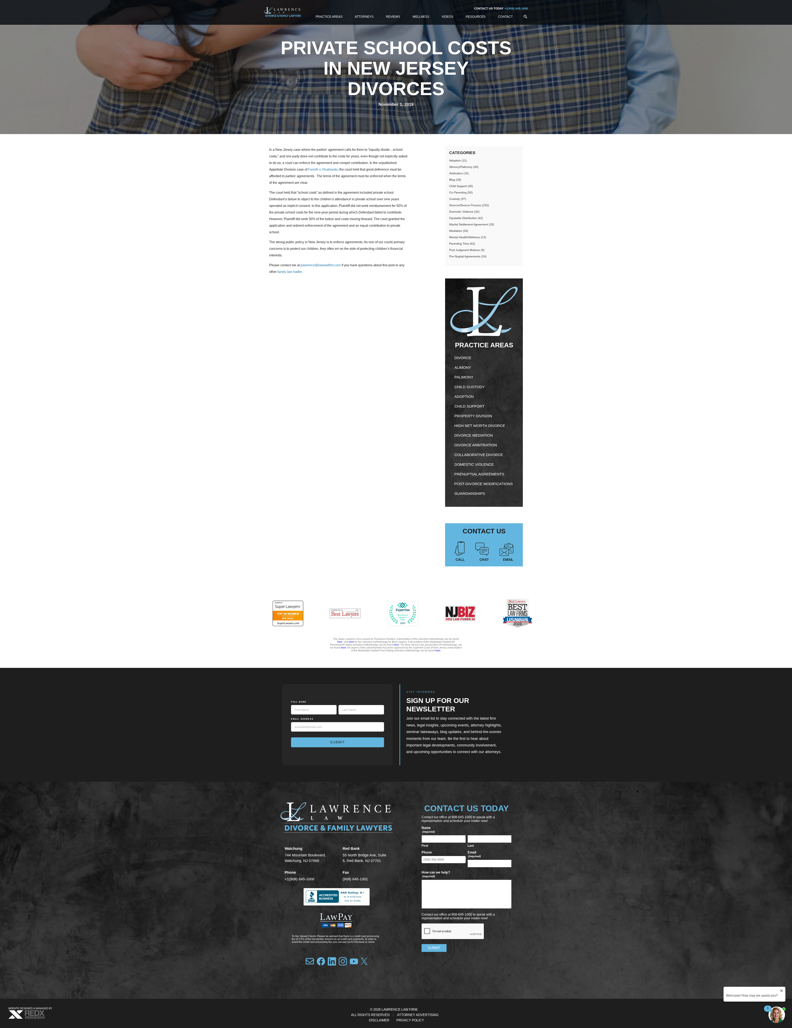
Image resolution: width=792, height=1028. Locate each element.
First (425, 845)
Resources (476, 16)
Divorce (462, 358)
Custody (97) (457, 198)
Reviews (393, 16)
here (339, 641)
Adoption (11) (458, 160)
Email (508, 559)
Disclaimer (379, 1020)
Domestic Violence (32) (464, 211)
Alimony (462, 367)
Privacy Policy (410, 1020)
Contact (505, 16)
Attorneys (364, 16)
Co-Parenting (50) (461, 192)
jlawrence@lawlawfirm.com (320, 265)
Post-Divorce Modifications (483, 484)
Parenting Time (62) (462, 243)
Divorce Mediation (473, 435)
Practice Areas (329, 16)
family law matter (289, 272)
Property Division (473, 416)
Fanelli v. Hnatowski (323, 169)
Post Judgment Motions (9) (466, 250)
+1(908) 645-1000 (516, 8)
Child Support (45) (461, 186)
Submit (337, 742)
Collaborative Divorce (478, 455)
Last (471, 845)
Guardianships (469, 494)
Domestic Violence (474, 464)
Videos (447, 16)
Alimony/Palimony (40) (463, 167)
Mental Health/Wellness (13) (467, 237)
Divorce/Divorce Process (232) (469, 205)
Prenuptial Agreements (479, 474)
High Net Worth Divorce (479, 426)
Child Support (469, 406)
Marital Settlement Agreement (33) (471, 224)
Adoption (464, 397)
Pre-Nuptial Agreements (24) (468, 256)
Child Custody (469, 387)
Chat (484, 559)
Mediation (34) (458, 230)
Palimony (463, 377)
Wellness (420, 16)
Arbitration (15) (459, 173)
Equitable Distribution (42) (466, 218)
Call (460, 559)
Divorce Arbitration (475, 445)
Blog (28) (455, 179)
